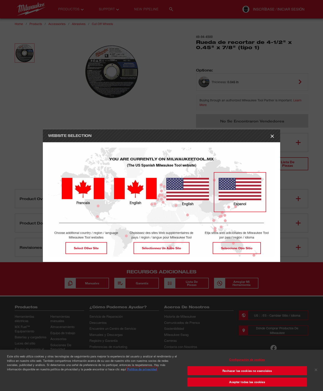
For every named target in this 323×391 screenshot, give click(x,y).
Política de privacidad (142, 369)
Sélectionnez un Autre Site (161, 248)
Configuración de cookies (247, 359)
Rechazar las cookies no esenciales (247, 371)
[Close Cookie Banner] (316, 370)
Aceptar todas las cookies (247, 382)
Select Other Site (86, 248)
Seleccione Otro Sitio (236, 248)
